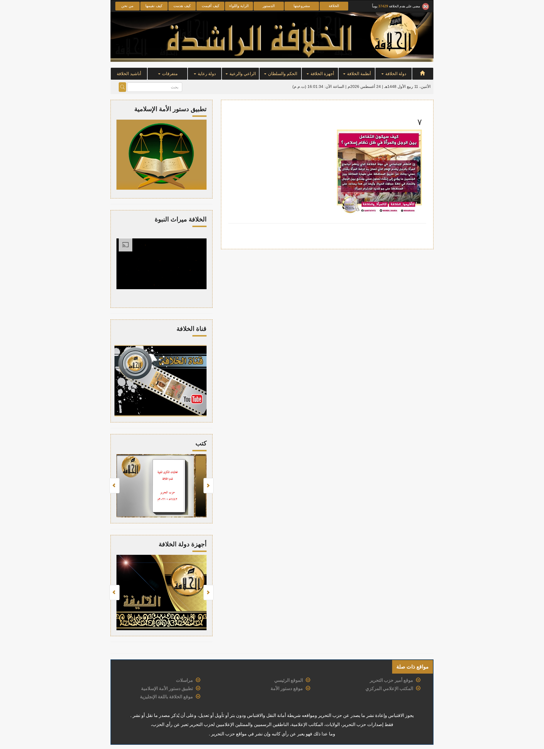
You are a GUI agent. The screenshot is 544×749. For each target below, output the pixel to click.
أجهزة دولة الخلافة (183, 544)
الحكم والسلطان (282, 73)
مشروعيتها (302, 6)
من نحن (127, 6)
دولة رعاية (206, 73)
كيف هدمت (182, 6)
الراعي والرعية (242, 73)
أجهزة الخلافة (321, 73)
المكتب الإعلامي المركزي (389, 688)
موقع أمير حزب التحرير (391, 680)
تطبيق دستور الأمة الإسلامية (167, 688)
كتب (201, 443)
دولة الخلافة (395, 73)
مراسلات (184, 680)
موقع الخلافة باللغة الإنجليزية (166, 696)
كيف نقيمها (153, 6)
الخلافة (334, 6)
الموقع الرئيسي (288, 680)
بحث (122, 87)
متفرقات (169, 73)
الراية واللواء (239, 6)
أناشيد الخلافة (129, 73)
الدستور (269, 6)
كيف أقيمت (210, 6)
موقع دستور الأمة (287, 688)
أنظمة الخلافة (358, 73)
